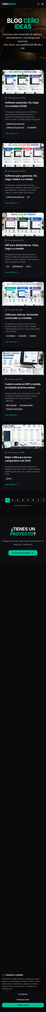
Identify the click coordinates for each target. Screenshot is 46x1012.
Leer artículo (10, 133)
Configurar (23, 994)
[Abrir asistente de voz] (38, 4)
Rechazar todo (23, 1000)
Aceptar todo (23, 1005)
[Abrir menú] (42, 3)
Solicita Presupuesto (21, 553)
